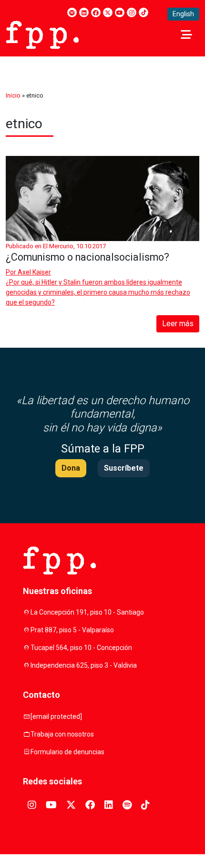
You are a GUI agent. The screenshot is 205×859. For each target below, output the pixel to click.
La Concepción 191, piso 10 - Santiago (87, 612)
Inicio (13, 95)
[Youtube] (119, 12)
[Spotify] (72, 12)
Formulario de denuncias (67, 752)
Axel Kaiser (34, 272)
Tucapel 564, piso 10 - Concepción (81, 647)
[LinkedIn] (84, 12)
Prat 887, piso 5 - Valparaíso (72, 630)
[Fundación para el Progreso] (42, 34)
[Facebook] (96, 12)
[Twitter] (108, 12)
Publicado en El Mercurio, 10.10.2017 (56, 246)
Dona (71, 468)
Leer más (178, 323)
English (183, 14)
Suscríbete (124, 468)
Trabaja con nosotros (62, 734)
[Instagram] (131, 12)
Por (28, 272)
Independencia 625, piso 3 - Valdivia (84, 665)
